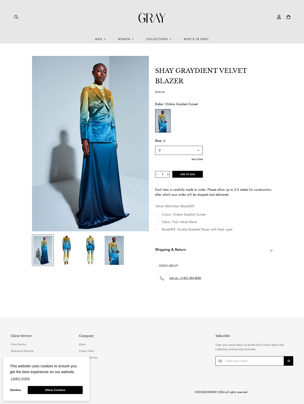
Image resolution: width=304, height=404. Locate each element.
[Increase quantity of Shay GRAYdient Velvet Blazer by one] (167, 174)
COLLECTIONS (157, 39)
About (82, 344)
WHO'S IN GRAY (196, 39)
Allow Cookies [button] (55, 390)
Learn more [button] (20, 378)
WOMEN (124, 39)
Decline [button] (15, 390)
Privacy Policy (86, 351)
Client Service (18, 344)
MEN (98, 39)
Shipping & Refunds (22, 351)
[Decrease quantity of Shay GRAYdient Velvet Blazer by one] (156, 174)
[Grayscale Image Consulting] (152, 17)
